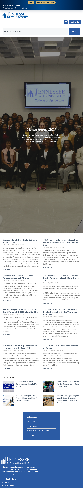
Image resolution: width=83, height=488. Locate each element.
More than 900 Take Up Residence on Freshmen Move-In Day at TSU (20, 346)
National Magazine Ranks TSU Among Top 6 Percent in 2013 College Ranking (20, 310)
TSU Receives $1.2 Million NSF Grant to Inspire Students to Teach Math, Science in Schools (61, 278)
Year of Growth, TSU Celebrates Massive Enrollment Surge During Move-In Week (67, 384)
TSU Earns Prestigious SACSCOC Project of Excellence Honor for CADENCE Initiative (27, 398)
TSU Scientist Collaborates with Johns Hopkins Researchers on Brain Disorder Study (61, 242)
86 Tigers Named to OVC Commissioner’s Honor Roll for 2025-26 (26, 384)
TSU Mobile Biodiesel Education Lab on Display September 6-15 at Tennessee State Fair (60, 312)
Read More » (7, 269)
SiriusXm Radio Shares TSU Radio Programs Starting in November (18, 276)
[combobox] (35, 31)
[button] (66, 22)
